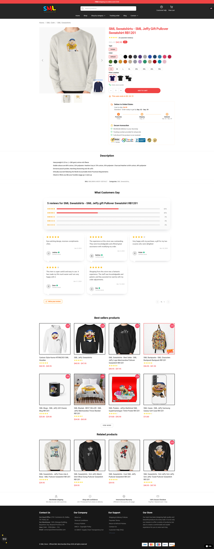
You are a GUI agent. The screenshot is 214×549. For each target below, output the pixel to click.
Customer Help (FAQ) (116, 530)
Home (41, 23)
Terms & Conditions (81, 520)
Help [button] (210, 546)
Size (110, 65)
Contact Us (113, 527)
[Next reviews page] (168, 302)
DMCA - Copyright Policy (82, 527)
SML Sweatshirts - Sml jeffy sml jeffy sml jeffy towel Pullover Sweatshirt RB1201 (159, 477)
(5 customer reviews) (126, 38)
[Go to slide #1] (66, 99)
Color (111, 53)
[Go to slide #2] (78, 99)
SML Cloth (50, 23)
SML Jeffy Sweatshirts (83, 357)
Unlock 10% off (4, 539)
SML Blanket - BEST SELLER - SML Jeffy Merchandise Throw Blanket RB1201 (87, 411)
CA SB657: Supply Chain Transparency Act (89, 530)
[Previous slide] (42, 60)
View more (107, 425)
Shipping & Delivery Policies (118, 517)
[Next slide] (101, 60)
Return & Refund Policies (117, 523)
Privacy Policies (79, 523)
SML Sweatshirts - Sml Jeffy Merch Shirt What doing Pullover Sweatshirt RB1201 (88, 477)
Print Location (114, 72)
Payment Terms (114, 520)
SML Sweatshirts (64, 23)
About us (77, 517)
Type (110, 46)
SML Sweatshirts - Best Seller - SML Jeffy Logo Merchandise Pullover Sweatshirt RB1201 (123, 360)
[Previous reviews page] (157, 302)
